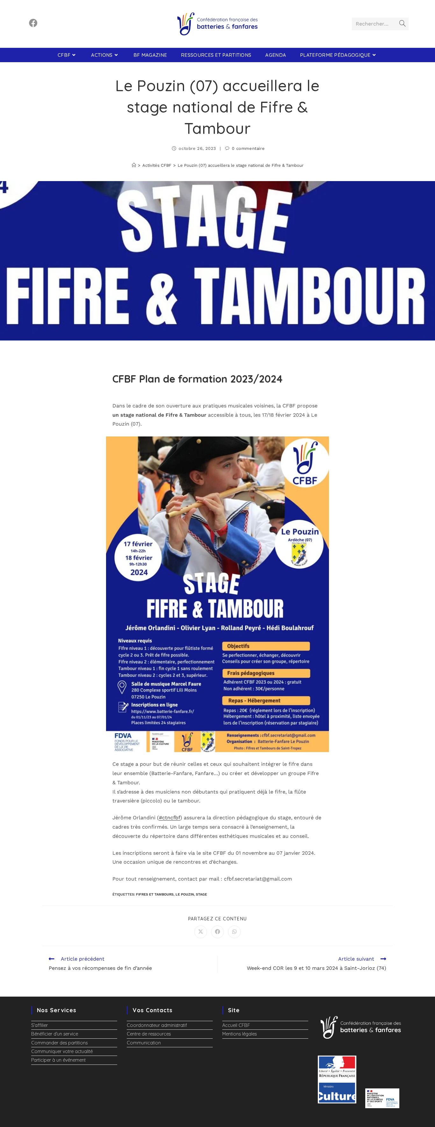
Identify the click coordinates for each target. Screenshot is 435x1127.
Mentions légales (239, 1034)
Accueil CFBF (236, 1025)
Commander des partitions (59, 1043)
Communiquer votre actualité (62, 1051)
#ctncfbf (169, 818)
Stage (201, 894)
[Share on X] (200, 932)
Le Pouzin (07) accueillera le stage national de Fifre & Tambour (240, 165)
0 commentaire (248, 148)
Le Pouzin (184, 894)
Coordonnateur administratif (157, 1025)
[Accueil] (134, 165)
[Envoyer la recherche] (402, 24)
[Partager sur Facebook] (217, 932)
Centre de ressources (149, 1034)
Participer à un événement (58, 1060)
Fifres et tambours (155, 894)
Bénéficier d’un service (54, 1034)
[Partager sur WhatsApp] (234, 932)
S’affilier (39, 1025)
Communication (144, 1043)
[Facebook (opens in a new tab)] (33, 23)
